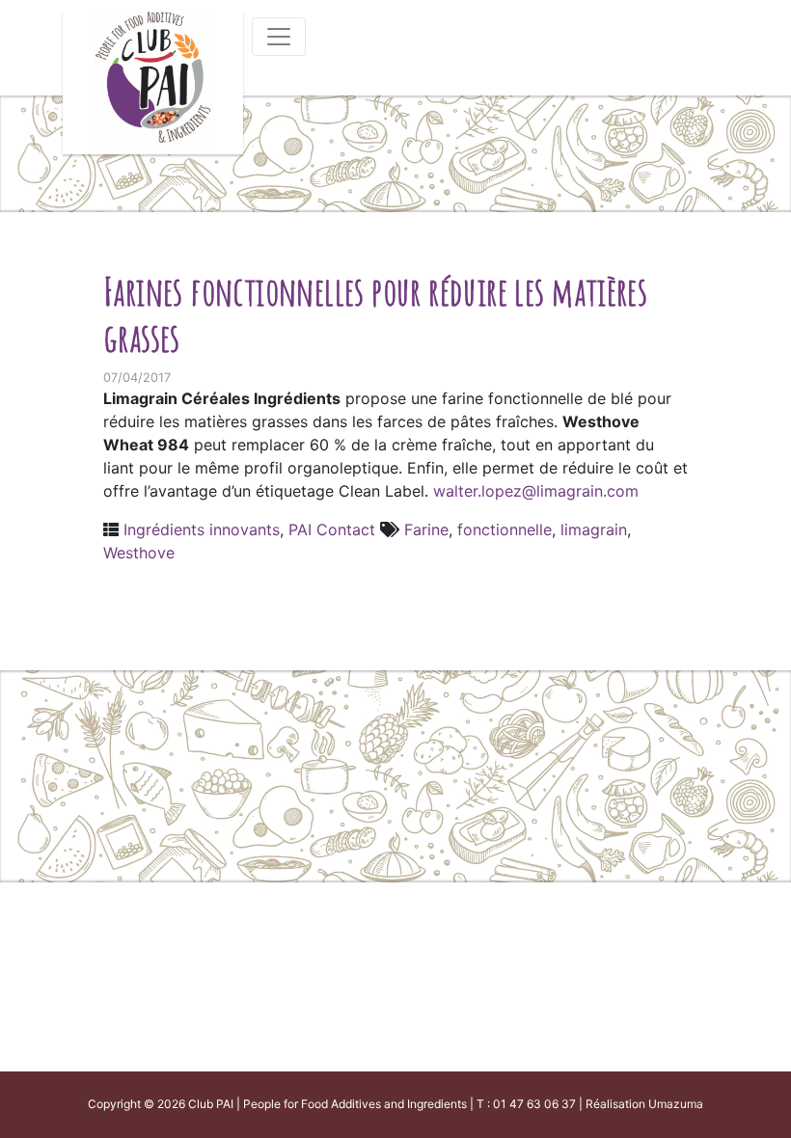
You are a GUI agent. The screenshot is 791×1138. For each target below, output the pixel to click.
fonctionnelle (504, 529)
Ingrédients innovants (201, 529)
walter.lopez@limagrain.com (536, 491)
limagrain (593, 529)
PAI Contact (331, 529)
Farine (426, 529)
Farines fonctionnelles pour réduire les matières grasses (375, 314)
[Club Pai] (153, 74)
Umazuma (675, 1104)
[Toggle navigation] (279, 36)
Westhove (139, 552)
